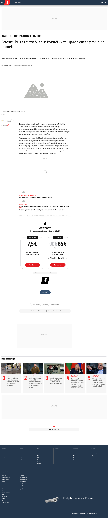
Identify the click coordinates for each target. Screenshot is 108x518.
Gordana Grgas (7, 65)
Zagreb (3, 458)
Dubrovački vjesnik (6, 492)
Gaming (39, 463)
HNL (21, 452)
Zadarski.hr (4, 496)
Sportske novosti (5, 479)
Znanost (39, 454)
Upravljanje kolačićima (24, 489)
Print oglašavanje (23, 485)
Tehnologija (39, 452)
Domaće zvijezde (94, 452)
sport (21, 448)
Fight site (21, 459)
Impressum (22, 475)
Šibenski (3, 498)
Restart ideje (57, 454)
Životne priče (40, 461)
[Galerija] (36, 90)
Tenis (21, 458)
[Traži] (105, 2)
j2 (38, 448)
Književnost (75, 456)
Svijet (3, 454)
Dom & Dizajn (5, 485)
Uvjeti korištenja (23, 477)
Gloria (3, 489)
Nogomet (22, 454)
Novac (18, 2)
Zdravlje (39, 456)
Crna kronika (4, 456)
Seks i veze (39, 458)
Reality (92, 456)
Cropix (3, 500)
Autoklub (4, 483)
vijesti (4, 448)
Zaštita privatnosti (23, 479)
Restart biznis (58, 452)
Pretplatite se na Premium (80, 498)
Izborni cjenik (22, 481)
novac (57, 448)
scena (93, 448)
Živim (3, 494)
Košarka (21, 456)
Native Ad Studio (5, 502)
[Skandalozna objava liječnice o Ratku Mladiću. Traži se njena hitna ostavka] (54, 369)
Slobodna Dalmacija (6, 477)
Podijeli (5, 125)
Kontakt (21, 487)
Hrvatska (4, 452)
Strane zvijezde (94, 454)
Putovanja (39, 459)
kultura (75, 448)
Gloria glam (4, 490)
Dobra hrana (4, 487)
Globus (3, 481)
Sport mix (22, 461)
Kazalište (75, 459)
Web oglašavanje (23, 483)
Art (73, 452)
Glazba (74, 458)
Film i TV (75, 454)
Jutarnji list (4, 475)
